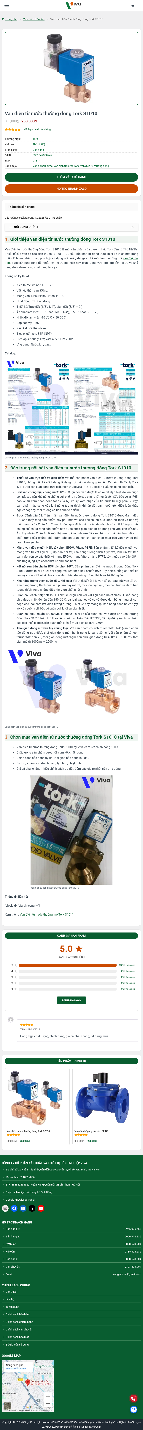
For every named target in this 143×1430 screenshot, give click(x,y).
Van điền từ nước (34, 19)
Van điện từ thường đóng (94, 165)
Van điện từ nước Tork (66, 165)
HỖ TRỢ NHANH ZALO (72, 189)
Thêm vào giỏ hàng (71, 177)
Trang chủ (11, 19)
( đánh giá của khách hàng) (37, 129)
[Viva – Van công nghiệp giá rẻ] (73, 5)
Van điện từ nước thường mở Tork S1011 (47, 914)
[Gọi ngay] (133, 1398)
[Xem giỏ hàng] (135, 5)
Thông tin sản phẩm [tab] (21, 207)
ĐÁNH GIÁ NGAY (71, 1000)
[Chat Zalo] (133, 1409)
